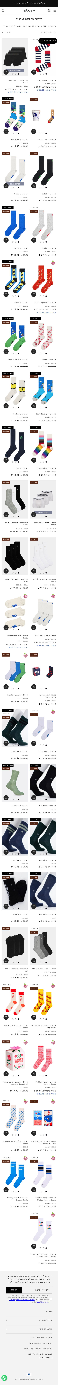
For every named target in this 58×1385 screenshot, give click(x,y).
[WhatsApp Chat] (4, 1378)
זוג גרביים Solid (49, 194)
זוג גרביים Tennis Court (18, 359)
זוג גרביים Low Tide (20, 751)
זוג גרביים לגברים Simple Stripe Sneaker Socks (45, 1199)
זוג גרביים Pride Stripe (46, 468)
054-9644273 (46, 1357)
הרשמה (14, 1290)
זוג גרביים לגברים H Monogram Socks (15, 1142)
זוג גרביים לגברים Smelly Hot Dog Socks (43, 1027)
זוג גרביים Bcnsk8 (20, 914)
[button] (55, 10)
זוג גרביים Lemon (21, 302)
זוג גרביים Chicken (20, 414)
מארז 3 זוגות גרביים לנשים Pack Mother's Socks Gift (15, 1083)
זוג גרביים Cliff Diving (46, 414)
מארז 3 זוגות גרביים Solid (17, 695)
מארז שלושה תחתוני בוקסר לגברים (18, 81)
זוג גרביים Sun (22, 468)
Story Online (19, 1379)
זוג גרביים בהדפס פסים (46, 80)
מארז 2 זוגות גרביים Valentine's (48, 696)
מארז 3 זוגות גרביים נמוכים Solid (17, 637)
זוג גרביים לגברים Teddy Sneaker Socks (46, 1083)
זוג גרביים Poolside (19, 139)
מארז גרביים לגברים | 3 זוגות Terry (16, 524)
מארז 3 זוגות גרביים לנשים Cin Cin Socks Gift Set (43, 1142)
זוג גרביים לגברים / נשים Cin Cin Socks (16, 1027)
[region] (29, 3)
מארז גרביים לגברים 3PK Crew (44, 969)
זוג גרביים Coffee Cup (47, 139)
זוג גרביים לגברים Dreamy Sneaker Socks (17, 1199)
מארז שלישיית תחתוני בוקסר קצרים (45, 524)
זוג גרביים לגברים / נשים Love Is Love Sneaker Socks (43, 1256)
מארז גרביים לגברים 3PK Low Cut (16, 970)
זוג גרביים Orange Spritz (45, 302)
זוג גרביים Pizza (49, 359)
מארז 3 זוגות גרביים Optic (45, 635)
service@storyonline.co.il (38, 1349)
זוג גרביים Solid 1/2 (47, 751)
